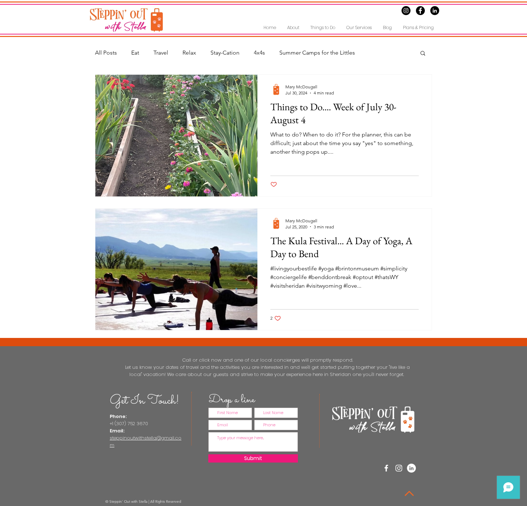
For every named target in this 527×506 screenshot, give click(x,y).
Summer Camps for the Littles (317, 52)
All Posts (106, 52)
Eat (135, 52)
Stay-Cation (224, 52)
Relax (189, 52)
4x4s (259, 52)
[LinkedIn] (434, 10)
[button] (323, 27)
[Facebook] (420, 10)
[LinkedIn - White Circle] (411, 468)
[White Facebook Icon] (386, 468)
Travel (160, 52)
